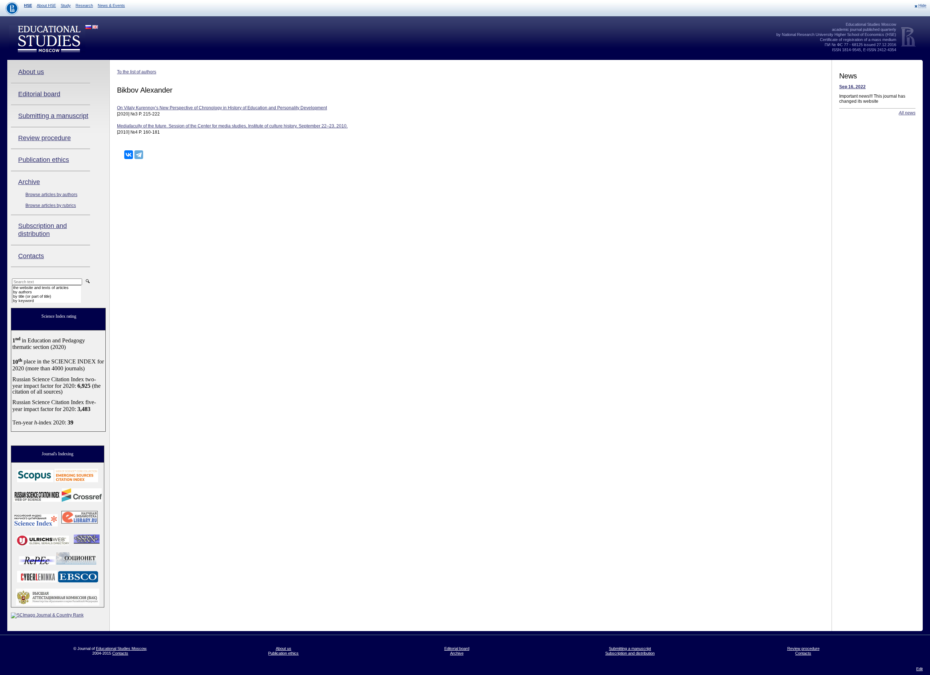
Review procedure (44, 138)
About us (31, 72)
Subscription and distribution (42, 229)
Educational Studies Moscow (121, 648)
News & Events (111, 5)
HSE (28, 5)
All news (907, 112)
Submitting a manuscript (53, 115)
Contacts (31, 256)
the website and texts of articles (41, 287)
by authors (22, 292)
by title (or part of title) (32, 296)
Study (66, 5)
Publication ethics (43, 159)
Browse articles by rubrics (50, 205)
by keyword (23, 300)
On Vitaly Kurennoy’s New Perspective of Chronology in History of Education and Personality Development (222, 107)
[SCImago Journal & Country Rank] (47, 615)
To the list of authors (136, 71)
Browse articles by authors (51, 194)
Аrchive (29, 182)
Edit (919, 669)
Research (84, 5)
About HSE (46, 5)
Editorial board (39, 94)
